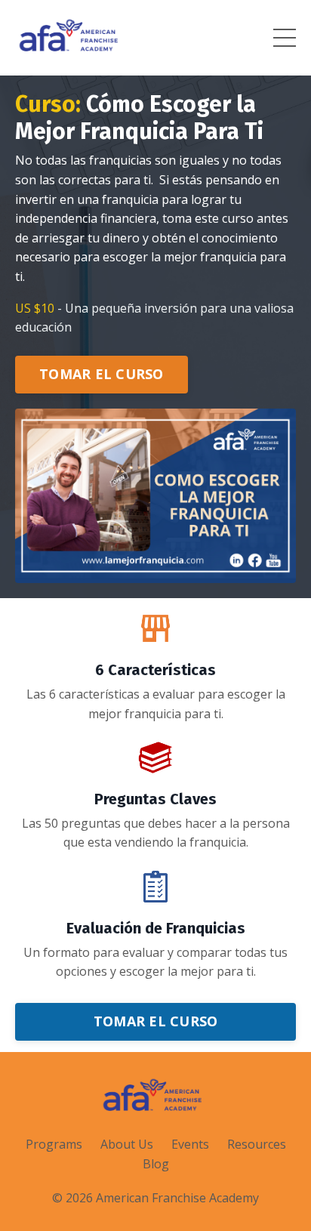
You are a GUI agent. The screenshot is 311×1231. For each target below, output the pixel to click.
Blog (156, 1163)
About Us (126, 1144)
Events (190, 1144)
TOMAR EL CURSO (101, 374)
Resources (256, 1144)
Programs (54, 1144)
